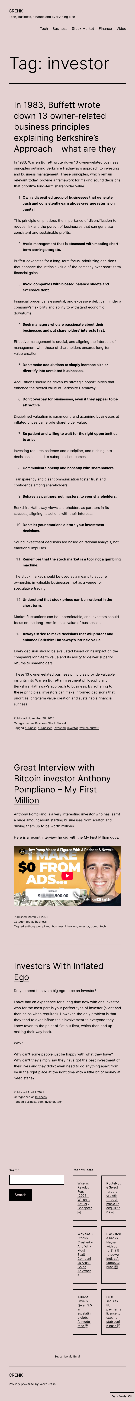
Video (121, 28)
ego (40, 1101)
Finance (105, 28)
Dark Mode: (119, 1396)
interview (71, 926)
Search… (15, 1170)
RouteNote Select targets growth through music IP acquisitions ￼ (113, 1197)
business (30, 728)
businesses (45, 728)
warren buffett (89, 728)
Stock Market (83, 28)
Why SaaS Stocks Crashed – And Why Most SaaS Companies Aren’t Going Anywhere (85, 1254)
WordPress (48, 1384)
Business (60, 28)
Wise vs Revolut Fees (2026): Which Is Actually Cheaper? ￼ (85, 1197)
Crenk (16, 11)
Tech (44, 28)
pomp (94, 926)
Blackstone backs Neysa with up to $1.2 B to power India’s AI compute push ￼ (113, 1250)
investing (60, 728)
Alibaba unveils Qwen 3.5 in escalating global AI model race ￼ (85, 1311)
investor (72, 728)
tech (103, 926)
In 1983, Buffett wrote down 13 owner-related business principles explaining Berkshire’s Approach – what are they (65, 127)
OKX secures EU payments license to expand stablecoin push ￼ (113, 1311)
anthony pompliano (37, 926)
